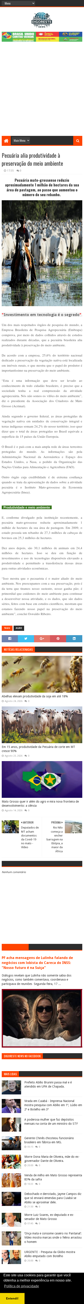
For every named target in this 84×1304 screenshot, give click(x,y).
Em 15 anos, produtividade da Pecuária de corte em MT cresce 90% (38, 749)
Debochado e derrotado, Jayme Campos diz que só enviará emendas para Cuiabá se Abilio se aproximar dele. (52, 1198)
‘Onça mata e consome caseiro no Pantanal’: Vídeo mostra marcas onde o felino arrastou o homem (53, 1238)
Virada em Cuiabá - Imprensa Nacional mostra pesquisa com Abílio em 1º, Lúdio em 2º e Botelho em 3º (53, 1105)
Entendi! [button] (12, 1298)
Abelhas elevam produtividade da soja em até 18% (35, 696)
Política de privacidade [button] (21, 1286)
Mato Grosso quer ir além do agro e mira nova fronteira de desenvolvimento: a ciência (40, 804)
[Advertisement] (42, 91)
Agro (19, 628)
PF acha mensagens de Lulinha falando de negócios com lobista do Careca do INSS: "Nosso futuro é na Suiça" (37, 963)
